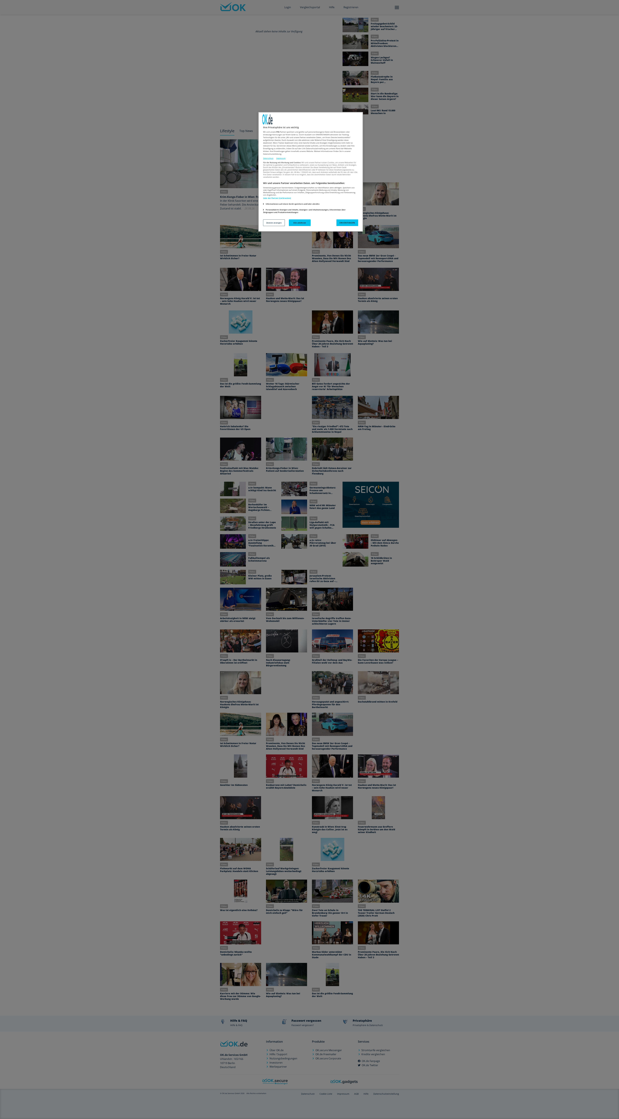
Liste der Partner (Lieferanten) (277, 198)
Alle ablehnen (299, 223)
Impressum (280, 158)
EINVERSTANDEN (347, 223)
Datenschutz (268, 158)
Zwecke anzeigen (274, 223)
